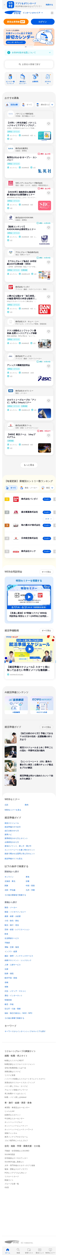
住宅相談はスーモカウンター (16, 1158)
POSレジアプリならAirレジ (16, 1173)
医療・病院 (9, 974)
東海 (27, 877)
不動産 (7, 943)
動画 (26, 805)
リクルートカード (12, 1176)
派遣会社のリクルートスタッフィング (20, 1083)
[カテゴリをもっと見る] (52, 104)
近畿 (27, 881)
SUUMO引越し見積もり (14, 1162)
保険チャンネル (11, 1133)
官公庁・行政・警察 (13, 1009)
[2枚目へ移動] (27, 46)
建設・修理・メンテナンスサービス (19, 956)
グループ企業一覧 (12, 1184)
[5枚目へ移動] (30, 46)
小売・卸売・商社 (12, 921)
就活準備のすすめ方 (13, 827)
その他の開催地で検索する (15, 895)
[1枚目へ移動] (26, 46)
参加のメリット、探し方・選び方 (18, 846)
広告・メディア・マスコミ (15, 991)
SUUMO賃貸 (10, 1154)
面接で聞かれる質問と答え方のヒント (20, 854)
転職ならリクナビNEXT (14, 1061)
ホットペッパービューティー (16, 1126)
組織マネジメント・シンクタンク (18, 960)
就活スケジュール (12, 823)
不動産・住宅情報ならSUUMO (17, 1151)
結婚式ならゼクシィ (13, 1115)
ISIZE (7, 1187)
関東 (6, 886)
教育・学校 (9, 1004)
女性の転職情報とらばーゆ (15, 1068)
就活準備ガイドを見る (13, 859)
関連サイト (9, 1180)
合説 (6, 805)
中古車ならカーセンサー (14, 1118)
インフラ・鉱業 (11, 951)
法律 (6, 969)
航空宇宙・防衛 (11, 978)
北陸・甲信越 (10, 890)
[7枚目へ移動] (32, 46)
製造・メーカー (11, 907)
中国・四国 (30, 886)
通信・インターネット (13, 996)
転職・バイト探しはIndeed (15, 1097)
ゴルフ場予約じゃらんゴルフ (16, 1141)
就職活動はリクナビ (13, 1072)
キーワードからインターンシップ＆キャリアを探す (25, 1031)
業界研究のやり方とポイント (16, 838)
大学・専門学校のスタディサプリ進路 (20, 1165)
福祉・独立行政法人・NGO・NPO (18, 1013)
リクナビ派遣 (10, 1075)
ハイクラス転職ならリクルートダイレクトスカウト (25, 1079)
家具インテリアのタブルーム (16, 1137)
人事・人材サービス (13, 965)
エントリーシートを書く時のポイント (20, 850)
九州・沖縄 (30, 890)
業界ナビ (8, 835)
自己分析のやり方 (12, 831)
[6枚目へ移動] (31, 46)
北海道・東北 (10, 881)
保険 (6, 987)
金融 (6, 982)
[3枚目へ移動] (28, 46)
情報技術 (8, 1000)
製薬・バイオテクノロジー (15, 912)
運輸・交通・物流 (12, 947)
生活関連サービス (12, 938)
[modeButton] (33, 13)
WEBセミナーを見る (13, 810)
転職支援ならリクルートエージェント (20, 1064)
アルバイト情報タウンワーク (16, 1090)
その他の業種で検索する (14, 1018)
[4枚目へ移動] (29, 46)
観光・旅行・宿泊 (12, 925)
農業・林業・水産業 (13, 916)
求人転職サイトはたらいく (15, 1094)
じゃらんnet (9, 1111)
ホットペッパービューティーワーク (19, 1130)
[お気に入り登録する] (48, 123)
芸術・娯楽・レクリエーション (17, 929)
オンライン (9, 877)
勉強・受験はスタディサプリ (16, 1169)
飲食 (6, 934)
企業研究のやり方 (12, 842)
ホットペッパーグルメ (13, 1122)
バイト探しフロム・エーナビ (16, 1086)
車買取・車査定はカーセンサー (17, 1107)
